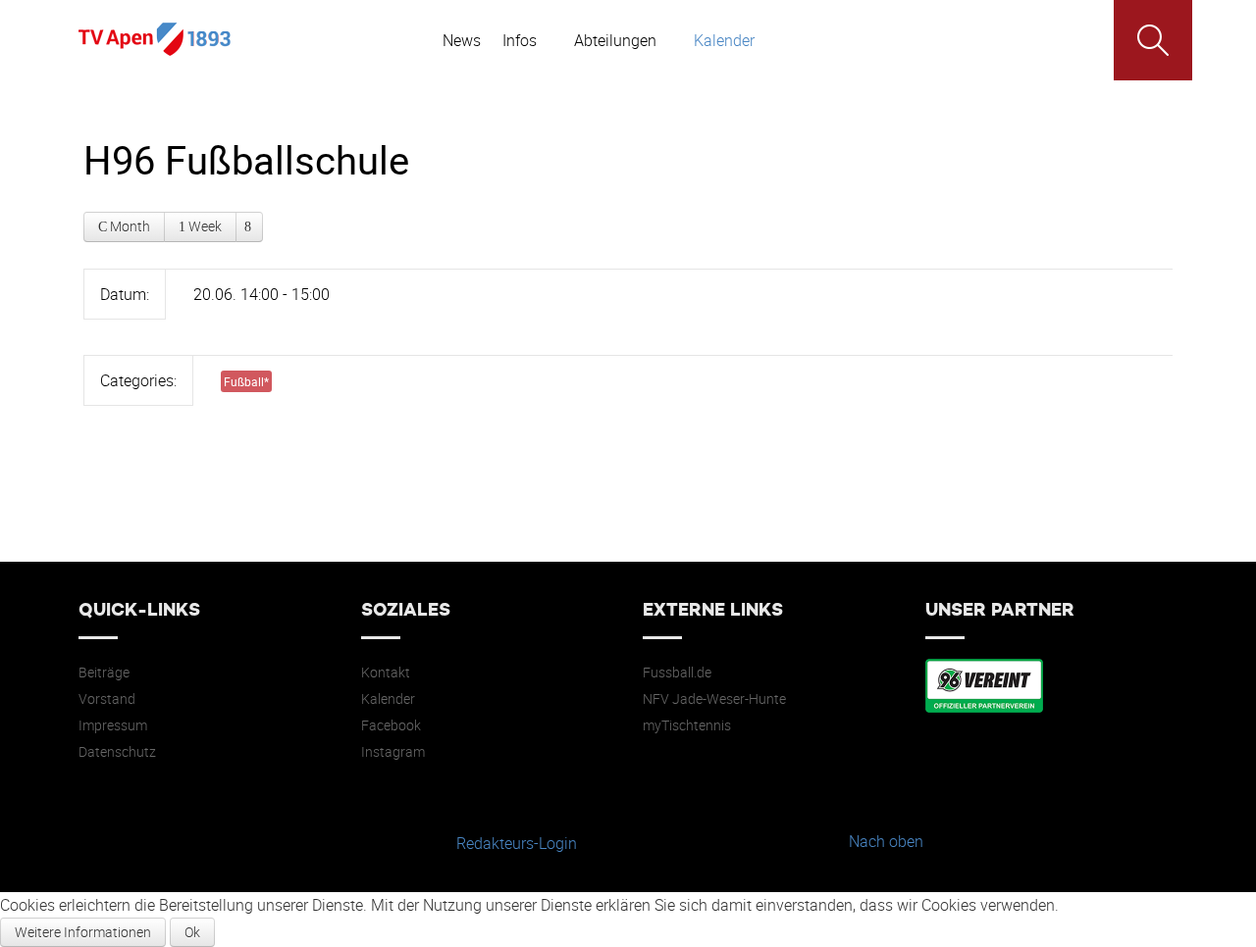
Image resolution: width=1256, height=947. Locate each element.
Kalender (388, 699)
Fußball (246, 381)
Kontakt (385, 672)
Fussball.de (677, 672)
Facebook (391, 725)
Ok (192, 931)
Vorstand (106, 699)
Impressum (112, 725)
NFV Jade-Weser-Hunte (714, 699)
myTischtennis (687, 725)
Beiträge (104, 672)
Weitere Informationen (83, 931)
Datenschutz (117, 752)
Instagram (393, 752)
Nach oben (886, 841)
